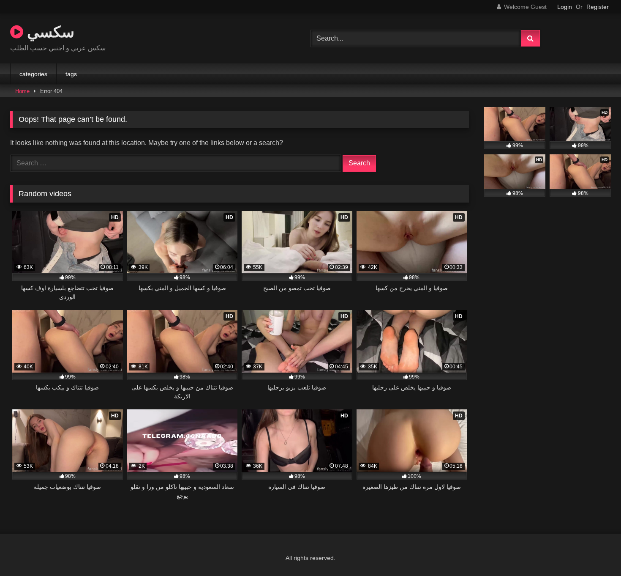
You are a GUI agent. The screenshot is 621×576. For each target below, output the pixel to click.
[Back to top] (595, 551)
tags (71, 74)
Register (597, 6)
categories (33, 74)
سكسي (48, 31)
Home (22, 91)
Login (564, 6)
